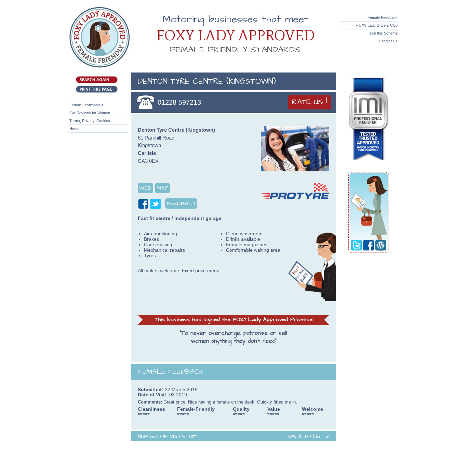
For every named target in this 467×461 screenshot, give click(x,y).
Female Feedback (383, 17)
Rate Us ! (309, 102)
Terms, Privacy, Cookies (89, 121)
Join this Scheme (383, 33)
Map (163, 188)
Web (145, 188)
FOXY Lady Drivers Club (377, 25)
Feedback (181, 203)
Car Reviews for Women (89, 113)
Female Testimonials (86, 105)
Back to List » (308, 436)
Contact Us (388, 41)
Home (74, 129)
